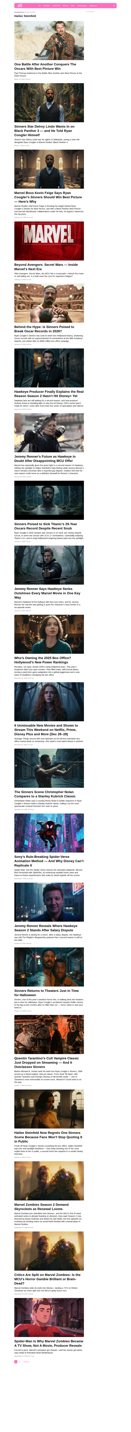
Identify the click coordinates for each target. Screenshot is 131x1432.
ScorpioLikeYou (19, 12)
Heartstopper (82, 5)
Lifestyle (46, 5)
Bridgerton (93, 5)
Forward (26, 1362)
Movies (65, 5)
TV (39, 5)
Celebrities (56, 5)
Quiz (72, 5)
